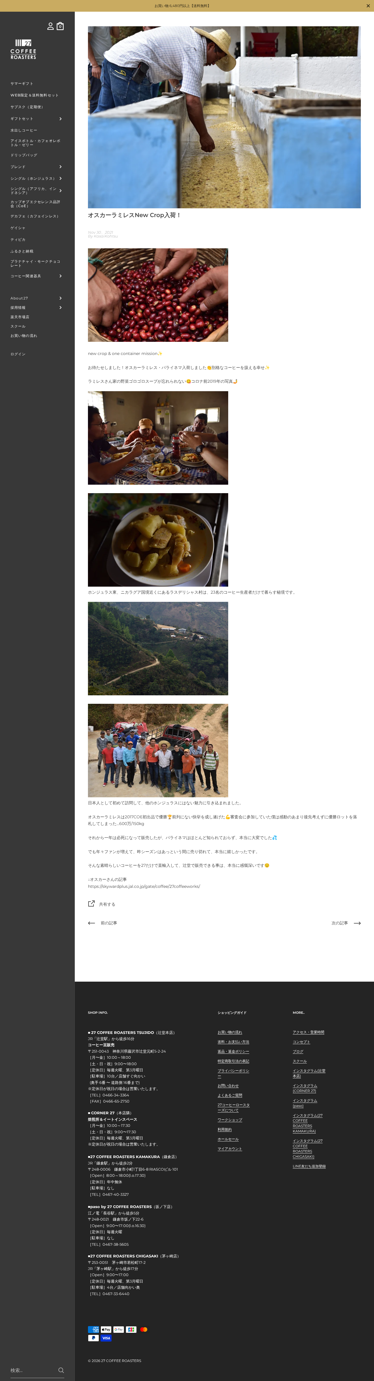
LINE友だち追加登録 (309, 1166)
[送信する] (61, 1370)
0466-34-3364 (116, 1095)
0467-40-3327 (116, 1194)
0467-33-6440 (116, 1294)
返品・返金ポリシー (233, 1051)
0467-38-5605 (116, 1244)
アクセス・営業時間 (308, 1032)
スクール (300, 1061)
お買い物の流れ (230, 1032)
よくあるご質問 (230, 1095)
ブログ (298, 1051)
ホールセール (228, 1139)
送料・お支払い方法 (233, 1041)
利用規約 (225, 1129)
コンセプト (301, 1041)
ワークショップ (230, 1119)
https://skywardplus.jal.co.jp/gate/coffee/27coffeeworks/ (144, 886)
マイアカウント (230, 1148)
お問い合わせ (228, 1085)
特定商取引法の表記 (233, 1061)
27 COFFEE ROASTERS (121, 1361)
